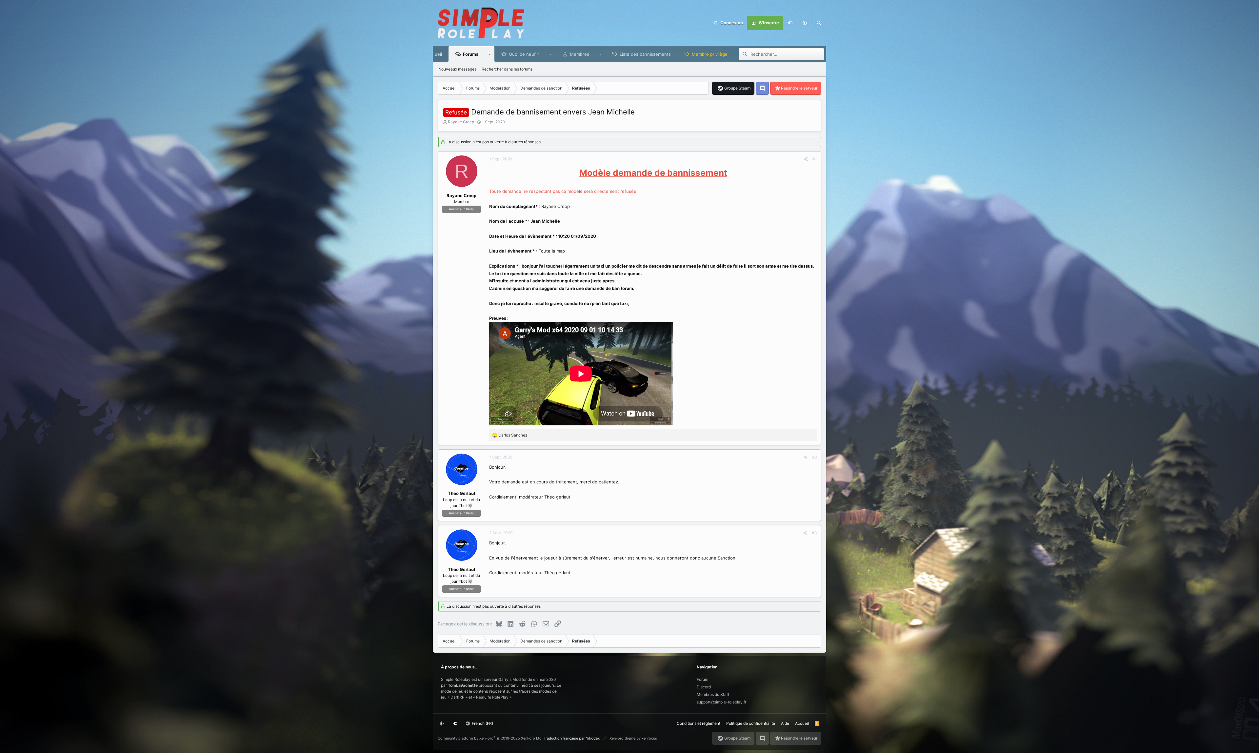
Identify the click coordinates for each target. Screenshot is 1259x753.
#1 (814, 158)
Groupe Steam (737, 88)
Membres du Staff (713, 694)
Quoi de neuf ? (524, 54)
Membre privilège (710, 54)
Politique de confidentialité (750, 723)
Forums (470, 54)
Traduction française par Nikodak (572, 738)
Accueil (802, 723)
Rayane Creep (461, 121)
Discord (704, 686)
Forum (702, 679)
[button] (804, 23)
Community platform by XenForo (490, 738)
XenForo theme (622, 738)
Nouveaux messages (457, 69)
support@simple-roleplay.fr (721, 702)
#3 (814, 532)
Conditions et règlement (698, 723)
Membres (579, 54)
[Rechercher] (819, 23)
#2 (814, 457)
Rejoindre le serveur (799, 88)
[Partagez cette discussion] (806, 159)
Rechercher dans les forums (507, 69)
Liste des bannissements (645, 54)
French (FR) (482, 723)
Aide (785, 723)
